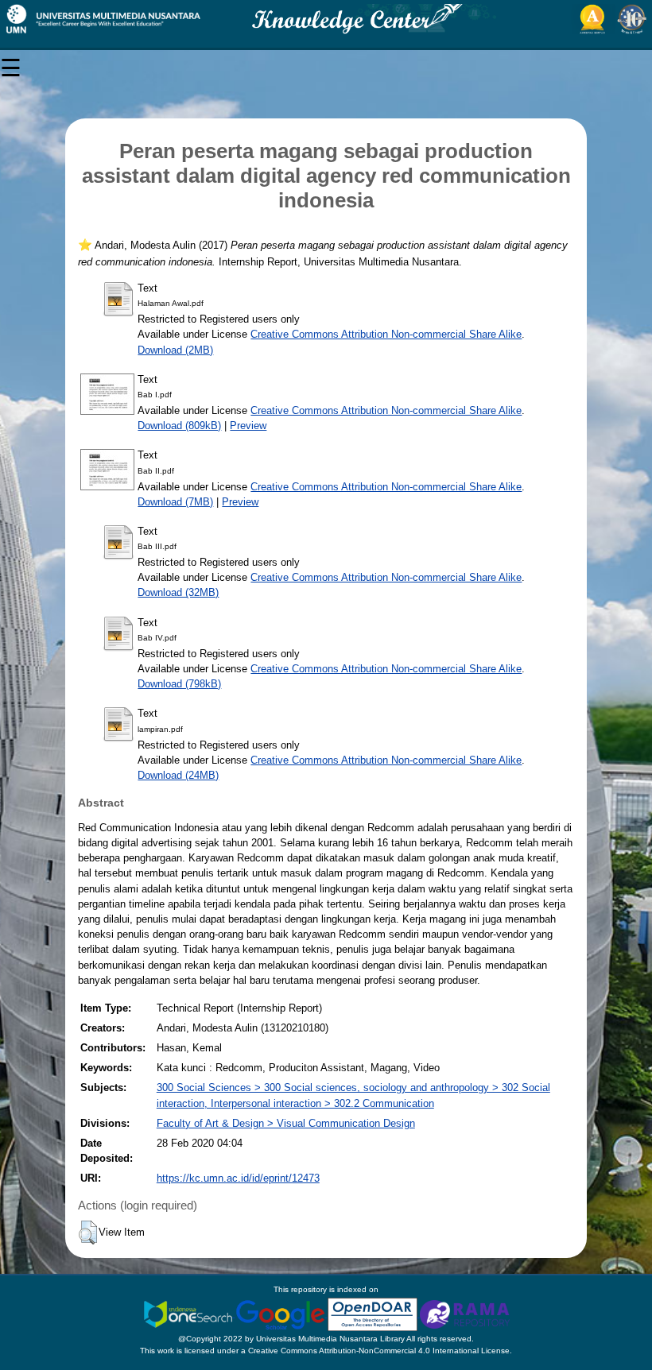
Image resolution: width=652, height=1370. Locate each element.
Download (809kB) (179, 426)
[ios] (189, 1314)
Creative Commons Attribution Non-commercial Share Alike (386, 334)
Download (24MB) (178, 775)
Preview (248, 426)
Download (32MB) (178, 592)
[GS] (281, 1314)
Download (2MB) (175, 350)
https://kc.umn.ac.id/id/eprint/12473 (238, 1178)
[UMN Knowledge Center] (326, 19)
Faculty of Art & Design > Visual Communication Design (286, 1123)
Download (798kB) (179, 684)
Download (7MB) (175, 502)
